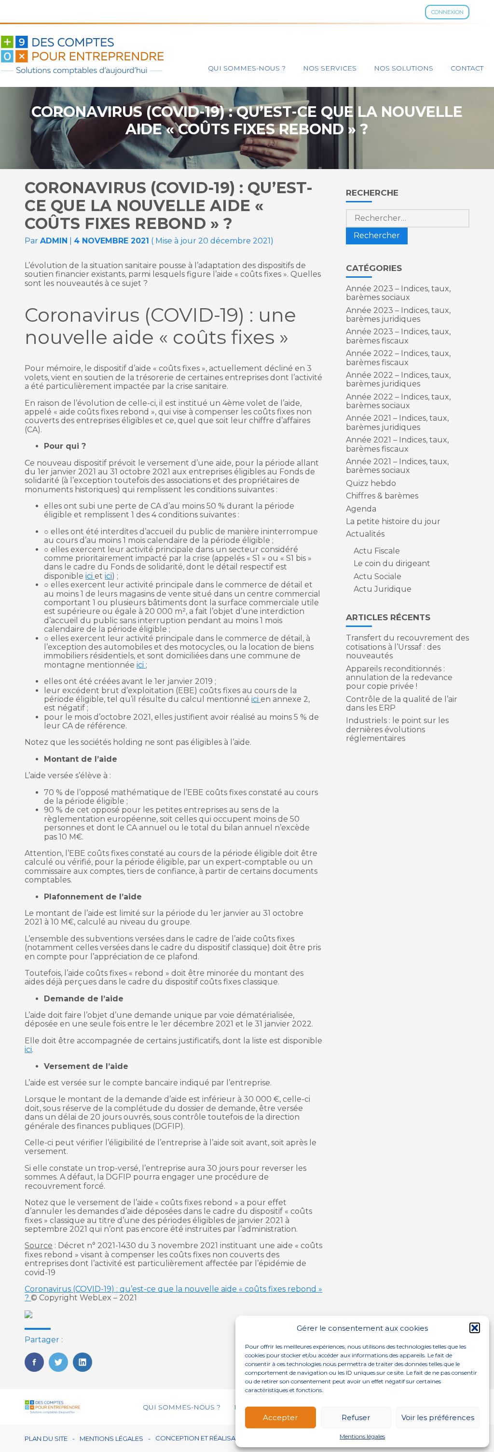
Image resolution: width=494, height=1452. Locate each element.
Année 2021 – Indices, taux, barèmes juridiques (397, 422)
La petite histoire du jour (393, 521)
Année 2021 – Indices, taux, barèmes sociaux (397, 466)
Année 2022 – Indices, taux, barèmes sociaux (398, 401)
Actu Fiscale (377, 550)
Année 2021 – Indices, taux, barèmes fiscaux (397, 444)
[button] (475, 1328)
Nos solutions (403, 68)
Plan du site (46, 1438)
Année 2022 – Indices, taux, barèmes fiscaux (398, 358)
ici (90, 576)
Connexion (447, 12)
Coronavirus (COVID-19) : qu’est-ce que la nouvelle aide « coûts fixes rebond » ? (173, 1293)
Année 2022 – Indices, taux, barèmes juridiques (398, 379)
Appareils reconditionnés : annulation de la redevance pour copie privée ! (399, 677)
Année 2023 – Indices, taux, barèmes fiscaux (398, 336)
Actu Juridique (383, 589)
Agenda (361, 508)
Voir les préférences (437, 1417)
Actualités (365, 534)
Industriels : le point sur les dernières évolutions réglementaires (397, 729)
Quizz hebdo (371, 483)
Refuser (356, 1417)
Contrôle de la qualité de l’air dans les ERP (401, 703)
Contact (467, 68)
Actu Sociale (377, 576)
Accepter (280, 1417)
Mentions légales (362, 1436)
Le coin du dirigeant (392, 563)
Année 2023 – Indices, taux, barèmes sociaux (398, 293)
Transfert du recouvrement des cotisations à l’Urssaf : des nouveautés (407, 646)
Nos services (330, 68)
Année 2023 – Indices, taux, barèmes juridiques (398, 315)
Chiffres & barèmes (382, 495)
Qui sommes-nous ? (247, 68)
